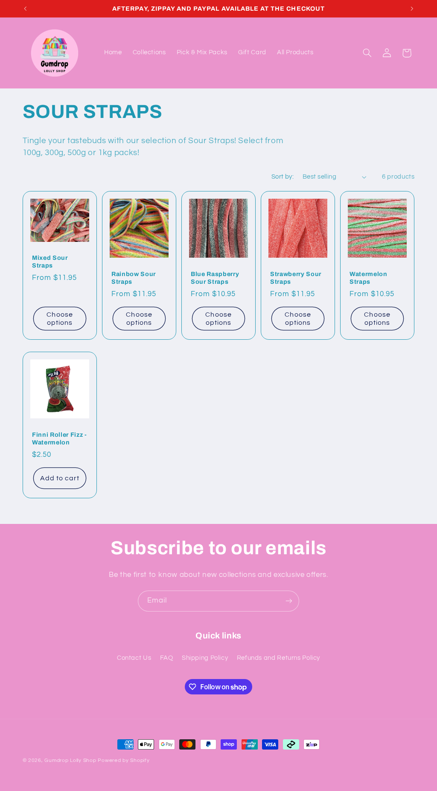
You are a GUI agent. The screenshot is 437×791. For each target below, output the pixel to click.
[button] (367, 53)
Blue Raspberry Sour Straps (215, 278)
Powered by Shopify (123, 760)
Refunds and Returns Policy (278, 658)
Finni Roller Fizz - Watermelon (59, 438)
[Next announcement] (411, 8)
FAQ (166, 658)
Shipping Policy (205, 658)
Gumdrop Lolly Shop (70, 760)
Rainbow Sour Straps (133, 278)
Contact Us (134, 658)
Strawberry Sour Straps (295, 278)
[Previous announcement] (25, 8)
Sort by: (282, 176)
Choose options (60, 318)
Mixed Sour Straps (50, 261)
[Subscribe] (289, 601)
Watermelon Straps (368, 278)
